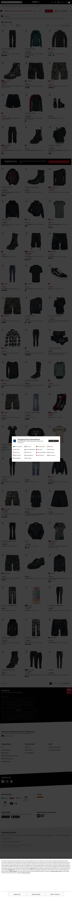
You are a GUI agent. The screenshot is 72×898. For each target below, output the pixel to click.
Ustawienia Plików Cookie (56, 871)
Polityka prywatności (26, 872)
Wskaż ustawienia (55, 894)
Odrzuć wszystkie (36, 894)
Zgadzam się (17, 894)
